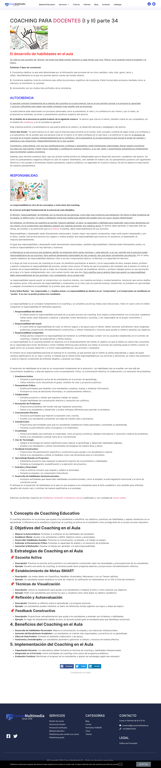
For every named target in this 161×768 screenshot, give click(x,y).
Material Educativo (47, 4)
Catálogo (118, 4)
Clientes (87, 4)
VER (120, 764)
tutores (79, 498)
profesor (55, 228)
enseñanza (28, 122)
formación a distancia (64, 498)
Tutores (76, 4)
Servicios (63, 4)
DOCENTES (67, 21)
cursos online (119, 498)
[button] (67, 666)
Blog (96, 4)
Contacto (106, 4)
